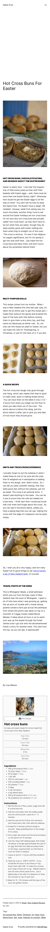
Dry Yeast (35, 915)
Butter (19, 915)
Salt (15, 917)
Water (43, 917)
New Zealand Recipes (36, 903)
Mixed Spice (8, 917)
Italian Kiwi (8, 5)
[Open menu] (45, 5)
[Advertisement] (25, 51)
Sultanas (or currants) (31, 917)
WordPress (42, 927)
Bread (24, 903)
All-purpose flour (9, 915)
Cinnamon (27, 915)
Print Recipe (26, 719)
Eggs (42, 915)
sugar (20, 917)
